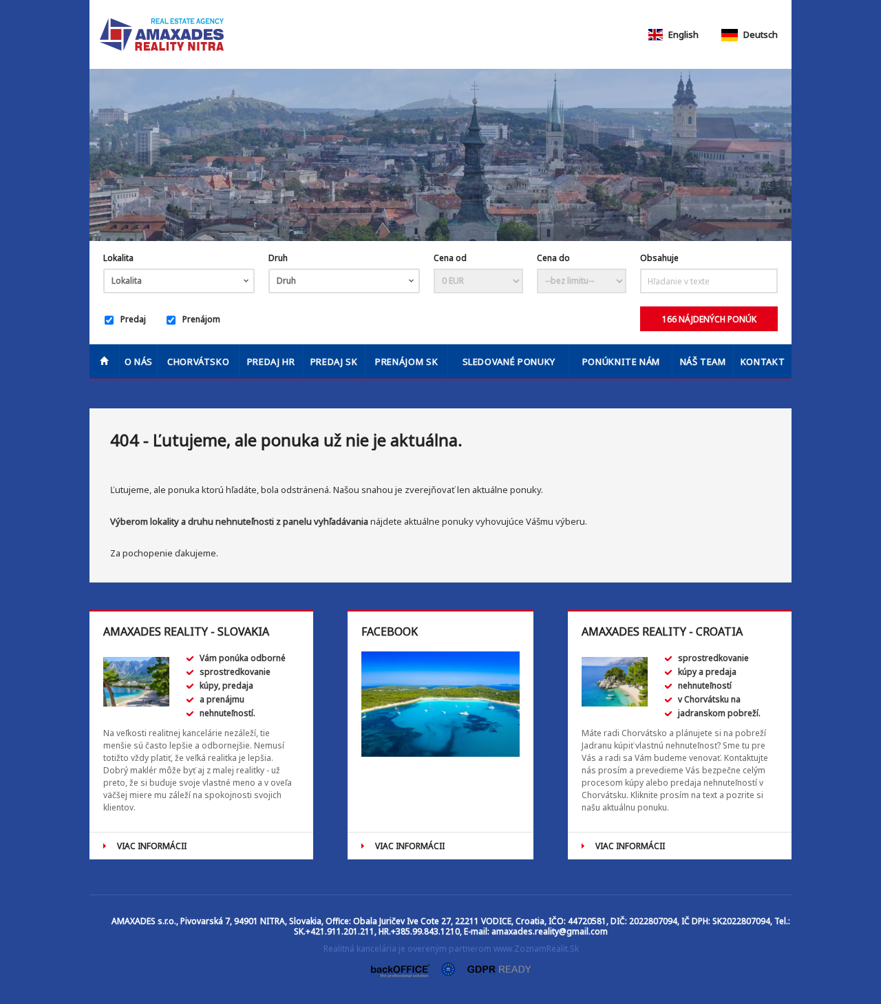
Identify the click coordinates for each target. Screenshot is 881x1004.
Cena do (553, 258)
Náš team (703, 361)
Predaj (133, 319)
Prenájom (201, 319)
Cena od (450, 258)
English (682, 34)
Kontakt (763, 361)
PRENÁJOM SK (406, 361)
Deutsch (759, 34)
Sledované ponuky (509, 361)
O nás (139, 361)
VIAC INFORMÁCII (152, 846)
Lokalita (118, 258)
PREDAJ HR (271, 361)
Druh (278, 258)
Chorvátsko (198, 361)
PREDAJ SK (334, 361)
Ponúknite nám (621, 361)
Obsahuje (659, 258)
